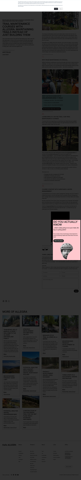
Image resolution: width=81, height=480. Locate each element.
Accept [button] (56, 8)
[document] (40, 240)
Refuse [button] (61, 8)
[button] (78, 221)
